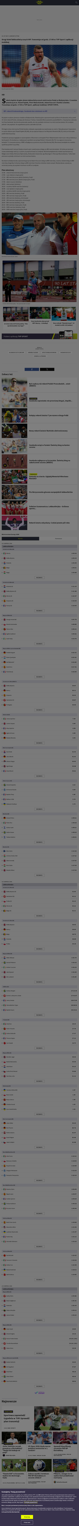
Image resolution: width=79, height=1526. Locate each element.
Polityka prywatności (30, 1502)
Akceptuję (27, 1517)
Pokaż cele (27, 1522)
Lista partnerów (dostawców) (10, 1512)
